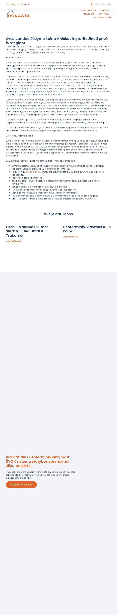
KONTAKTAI (103, 14)
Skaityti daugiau (13, 241)
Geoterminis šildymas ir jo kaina (87, 229)
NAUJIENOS (88, 14)
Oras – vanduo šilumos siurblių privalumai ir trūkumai (27, 231)
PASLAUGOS (87, 10)
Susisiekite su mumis (21, 484)
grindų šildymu (33, 171)
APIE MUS (104, 10)
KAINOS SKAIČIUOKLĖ (101, 17)
